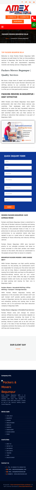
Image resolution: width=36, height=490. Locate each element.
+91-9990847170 (11, 17)
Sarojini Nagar (10, 422)
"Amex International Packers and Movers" (20, 484)
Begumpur (9, 418)
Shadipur (8, 427)
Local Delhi (9, 416)
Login (7, 455)
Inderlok (8, 425)
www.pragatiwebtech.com (25, 486)
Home (7, 38)
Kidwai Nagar (9, 429)
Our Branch (9, 448)
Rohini (8, 434)
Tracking (8, 453)
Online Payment (10, 457)
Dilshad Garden (10, 432)
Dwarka (8, 420)
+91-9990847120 (24, 17)
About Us (8, 444)
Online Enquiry (18, 21)
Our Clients (9, 450)
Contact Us (9, 446)
